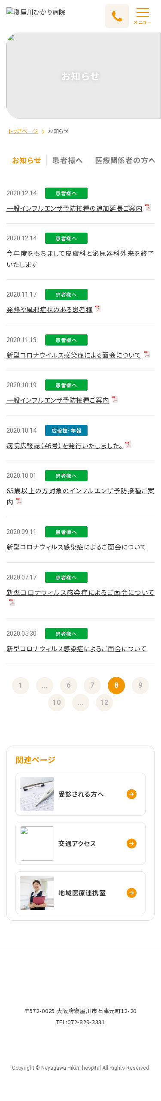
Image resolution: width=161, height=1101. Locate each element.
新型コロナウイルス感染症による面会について (73, 354)
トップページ (23, 130)
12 (104, 702)
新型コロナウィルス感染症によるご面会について (76, 546)
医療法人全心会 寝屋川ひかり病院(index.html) (36, 16)
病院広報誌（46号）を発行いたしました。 (64, 445)
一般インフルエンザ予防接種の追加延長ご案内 (74, 207)
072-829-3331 (86, 1022)
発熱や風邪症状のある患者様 (49, 309)
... (45, 685)
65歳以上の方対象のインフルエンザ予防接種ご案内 (80, 496)
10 (56, 702)
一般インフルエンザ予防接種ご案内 (57, 399)
